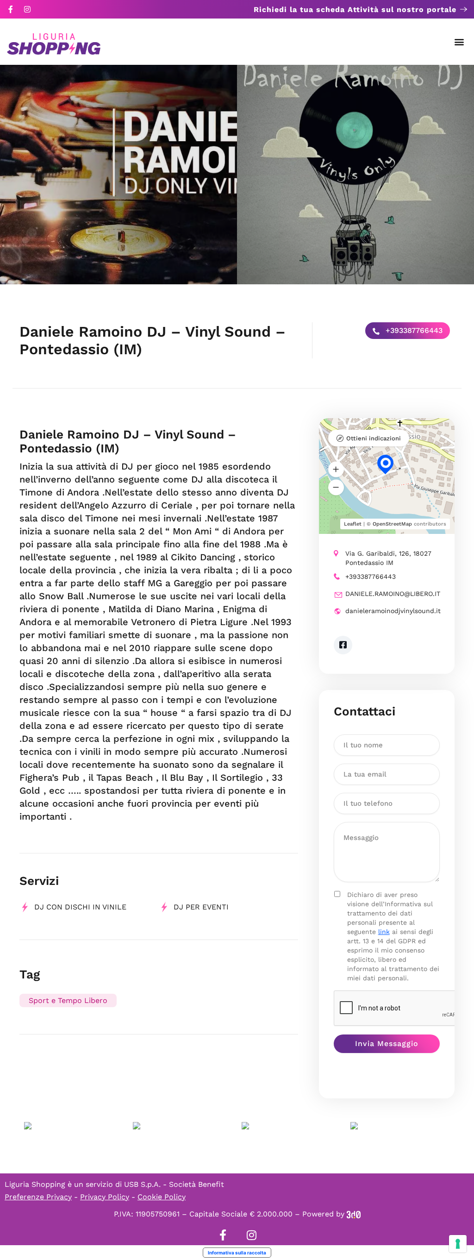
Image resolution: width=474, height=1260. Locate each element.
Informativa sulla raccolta (237, 1252)
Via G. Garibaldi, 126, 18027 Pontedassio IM (388, 558)
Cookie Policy (161, 1196)
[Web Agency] (354, 1214)
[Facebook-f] (10, 9)
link (384, 931)
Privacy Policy (104, 1196)
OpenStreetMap (392, 524)
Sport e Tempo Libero (68, 1000)
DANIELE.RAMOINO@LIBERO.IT (392, 593)
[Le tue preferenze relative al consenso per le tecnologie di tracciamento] (458, 1244)
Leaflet (353, 524)
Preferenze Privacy (38, 1196)
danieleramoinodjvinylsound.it (393, 610)
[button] (459, 42)
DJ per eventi (201, 907)
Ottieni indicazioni (373, 438)
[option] (118, 174)
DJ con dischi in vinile (80, 907)
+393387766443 (413, 330)
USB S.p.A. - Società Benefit (174, 1184)
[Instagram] (27, 9)
